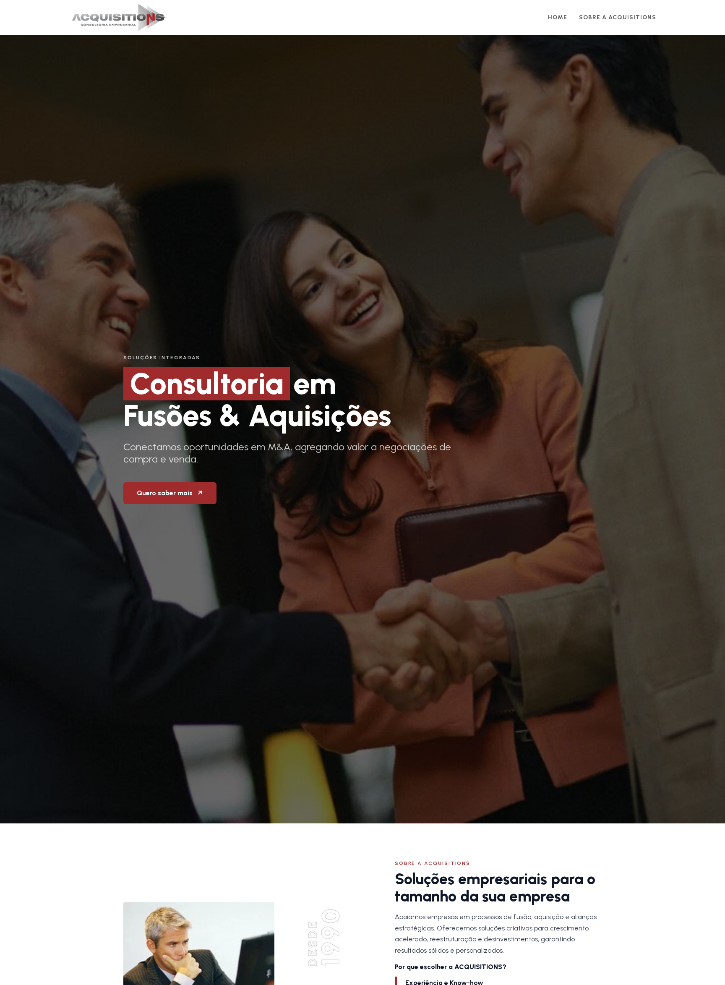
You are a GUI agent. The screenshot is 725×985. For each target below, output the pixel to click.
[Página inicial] (119, 17)
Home (557, 17)
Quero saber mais (170, 493)
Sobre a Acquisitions (617, 17)
